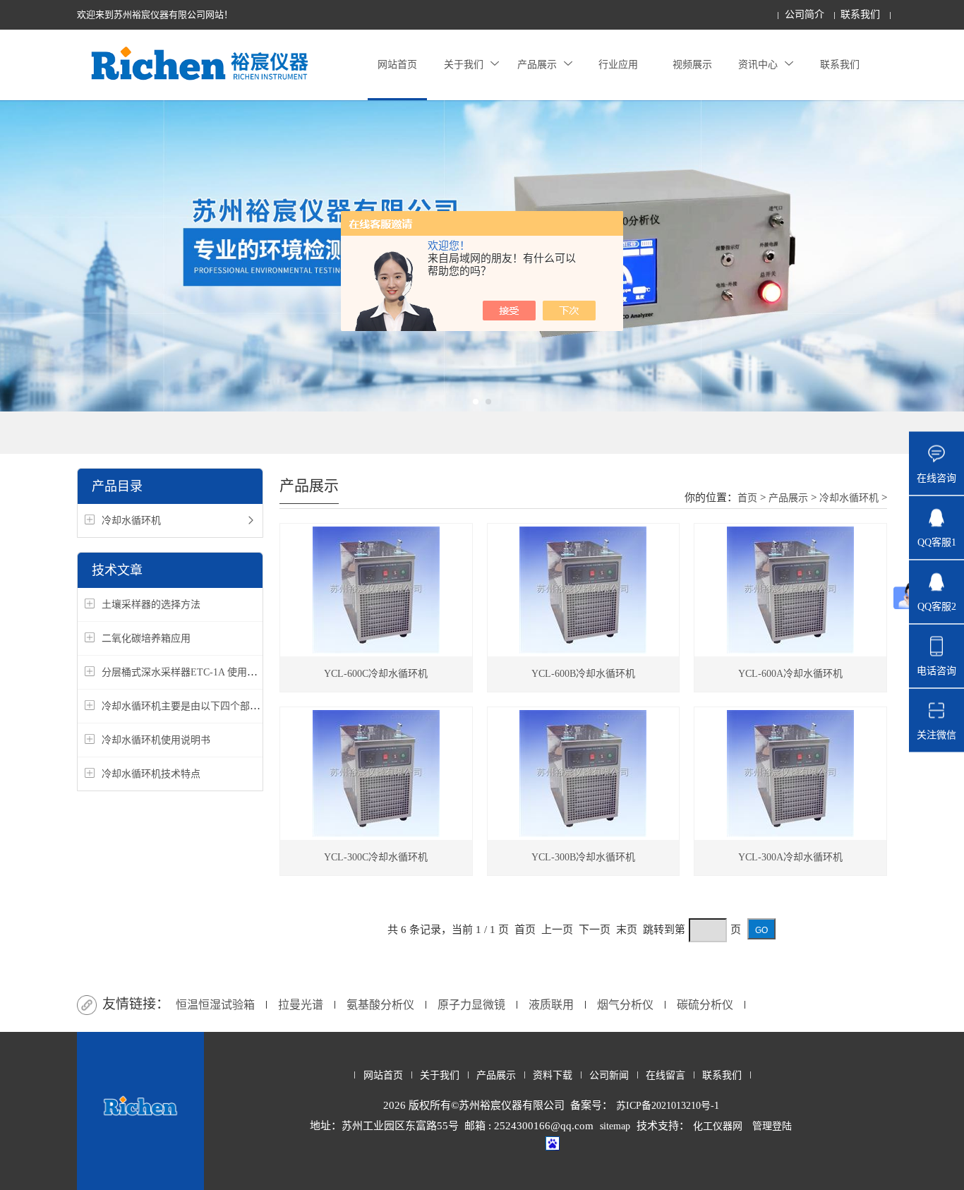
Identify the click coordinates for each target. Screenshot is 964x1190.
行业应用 (618, 64)
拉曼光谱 (300, 1005)
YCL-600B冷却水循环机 (583, 673)
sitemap (615, 1126)
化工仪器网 (717, 1126)
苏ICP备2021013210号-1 (667, 1105)
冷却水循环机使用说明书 (156, 740)
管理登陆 (772, 1126)
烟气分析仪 (625, 1005)
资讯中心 (758, 64)
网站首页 (397, 64)
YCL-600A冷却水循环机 (790, 673)
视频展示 (692, 64)
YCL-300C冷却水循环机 (376, 857)
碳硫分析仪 (705, 1005)
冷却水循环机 (131, 520)
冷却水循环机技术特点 (151, 774)
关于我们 (463, 64)
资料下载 (552, 1075)
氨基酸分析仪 (380, 1005)
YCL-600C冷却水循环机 (376, 673)
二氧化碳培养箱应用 (146, 638)
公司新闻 (609, 1075)
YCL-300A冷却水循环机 (790, 857)
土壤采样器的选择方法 (151, 604)
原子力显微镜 (471, 1005)
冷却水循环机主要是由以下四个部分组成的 (195, 706)
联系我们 (860, 14)
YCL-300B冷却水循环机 (583, 857)
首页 (747, 498)
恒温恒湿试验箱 (215, 1005)
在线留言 (665, 1075)
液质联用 (551, 1005)
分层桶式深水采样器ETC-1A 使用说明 (184, 672)
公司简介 (804, 14)
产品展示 (537, 64)
